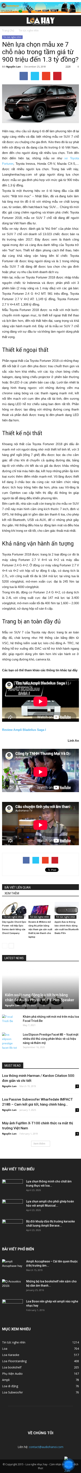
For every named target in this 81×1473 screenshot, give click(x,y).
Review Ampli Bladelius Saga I (24, 730)
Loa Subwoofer (12, 1392)
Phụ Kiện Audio (12, 1374)
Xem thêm (39, 1143)
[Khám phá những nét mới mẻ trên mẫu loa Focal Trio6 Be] (10, 1021)
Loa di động (10, 1386)
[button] (75, 20)
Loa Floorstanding (14, 1361)
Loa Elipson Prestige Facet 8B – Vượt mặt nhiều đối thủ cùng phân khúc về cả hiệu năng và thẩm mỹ (50, 1039)
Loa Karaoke (10, 1355)
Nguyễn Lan (13, 66)
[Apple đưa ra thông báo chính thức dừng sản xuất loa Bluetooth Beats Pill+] (67, 910)
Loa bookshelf (11, 1367)
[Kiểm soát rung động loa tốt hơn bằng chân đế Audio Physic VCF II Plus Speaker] (40, 988)
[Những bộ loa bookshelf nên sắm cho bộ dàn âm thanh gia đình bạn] (12, 1286)
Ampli (6, 1380)
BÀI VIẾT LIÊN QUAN (18, 887)
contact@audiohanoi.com (46, 1447)
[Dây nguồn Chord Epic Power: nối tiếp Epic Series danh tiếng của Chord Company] (14, 910)
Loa (4, 1349)
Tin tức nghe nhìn (12, 37)
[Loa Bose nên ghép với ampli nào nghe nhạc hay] (12, 1306)
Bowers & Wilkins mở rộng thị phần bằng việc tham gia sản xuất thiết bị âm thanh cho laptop (40, 929)
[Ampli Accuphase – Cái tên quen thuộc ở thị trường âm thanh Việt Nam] (12, 1266)
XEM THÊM (12, 893)
